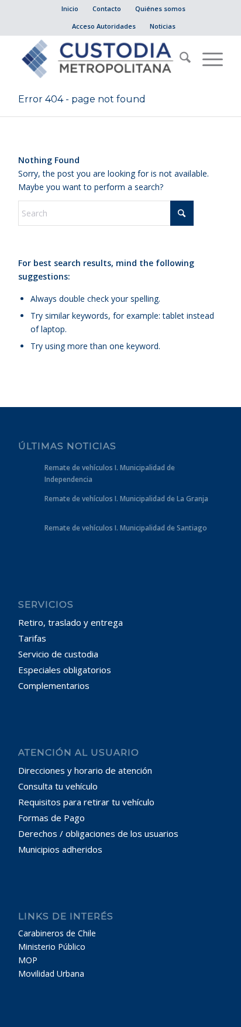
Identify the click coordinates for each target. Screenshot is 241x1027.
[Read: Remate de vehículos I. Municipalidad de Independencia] (28, 473)
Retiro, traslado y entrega (70, 622)
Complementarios (53, 685)
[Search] (179, 59)
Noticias (162, 26)
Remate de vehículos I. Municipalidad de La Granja (126, 498)
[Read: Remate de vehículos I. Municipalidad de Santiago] (28, 533)
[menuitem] (70, 9)
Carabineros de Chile (57, 933)
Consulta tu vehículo (58, 786)
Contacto (106, 8)
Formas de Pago (51, 817)
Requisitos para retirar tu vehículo (86, 802)
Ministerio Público (51, 946)
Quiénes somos (160, 8)
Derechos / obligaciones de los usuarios (98, 833)
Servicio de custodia (58, 654)
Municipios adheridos (60, 849)
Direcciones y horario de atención (85, 770)
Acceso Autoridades (104, 26)
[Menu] (207, 59)
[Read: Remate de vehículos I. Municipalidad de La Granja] (28, 504)
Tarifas (32, 638)
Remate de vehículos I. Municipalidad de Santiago (125, 527)
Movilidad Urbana (51, 973)
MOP (27, 960)
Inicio (69, 8)
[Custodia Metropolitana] (100, 59)
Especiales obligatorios (64, 670)
